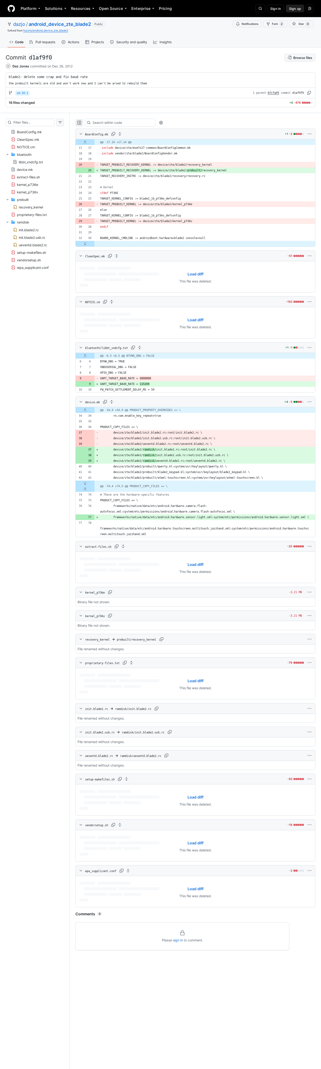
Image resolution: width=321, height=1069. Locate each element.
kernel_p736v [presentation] (27, 192)
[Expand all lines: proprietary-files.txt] (131, 662)
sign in (178, 940)
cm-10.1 (22, 93)
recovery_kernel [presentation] (31, 207)
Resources (80, 8)
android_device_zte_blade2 (60, 24)
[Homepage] (11, 8)
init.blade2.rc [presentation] (29, 230)
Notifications (250, 24)
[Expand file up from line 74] (85, 489)
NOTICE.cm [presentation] (26, 147)
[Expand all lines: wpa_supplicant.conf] (128, 870)
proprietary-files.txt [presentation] (32, 215)
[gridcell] (195, 142)
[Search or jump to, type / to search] (260, 8)
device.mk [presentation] (25, 170)
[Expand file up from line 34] (85, 410)
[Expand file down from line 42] (85, 483)
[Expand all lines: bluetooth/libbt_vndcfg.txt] (139, 347)
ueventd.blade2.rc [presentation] (33, 245)
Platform (28, 8)
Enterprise (140, 8)
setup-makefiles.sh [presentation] (31, 252)
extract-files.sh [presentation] (28, 177)
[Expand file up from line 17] (85, 142)
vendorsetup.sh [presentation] (29, 260)
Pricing (165, 8)
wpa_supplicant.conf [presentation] (33, 267)
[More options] (309, 134)
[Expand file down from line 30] (85, 244)
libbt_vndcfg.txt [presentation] (31, 162)
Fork (277, 24)
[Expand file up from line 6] (85, 356)
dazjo (19, 24)
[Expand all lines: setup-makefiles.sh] (126, 779)
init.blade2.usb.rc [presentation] (32, 237)
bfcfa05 (273, 92)
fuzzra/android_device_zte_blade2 (45, 30)
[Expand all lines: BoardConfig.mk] (120, 134)
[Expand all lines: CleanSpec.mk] (116, 256)
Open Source (111, 8)
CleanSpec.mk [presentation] (28, 139)
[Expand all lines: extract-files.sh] (123, 546)
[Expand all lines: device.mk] (111, 402)
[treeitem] (35, 132)
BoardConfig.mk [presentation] (29, 132)
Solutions (54, 8)
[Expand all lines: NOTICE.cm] (111, 301)
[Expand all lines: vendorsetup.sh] (120, 825)
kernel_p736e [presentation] (27, 185)
